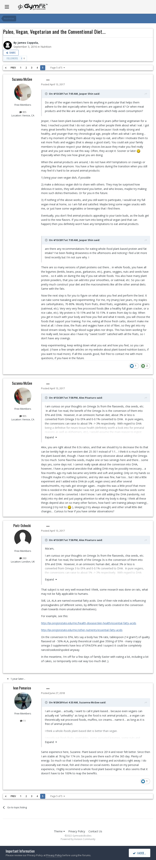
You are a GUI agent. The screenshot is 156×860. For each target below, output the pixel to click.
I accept (141, 853)
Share (12, 52)
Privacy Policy (76, 831)
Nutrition (46, 46)
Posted (53, 84)
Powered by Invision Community (78, 839)
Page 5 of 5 (57, 67)
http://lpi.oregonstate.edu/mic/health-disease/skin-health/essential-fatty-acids (88, 623)
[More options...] (48, 80)
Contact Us (95, 831)
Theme (58, 831)
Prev (13, 67)
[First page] (5, 67)
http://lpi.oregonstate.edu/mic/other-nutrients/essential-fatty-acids (82, 630)
